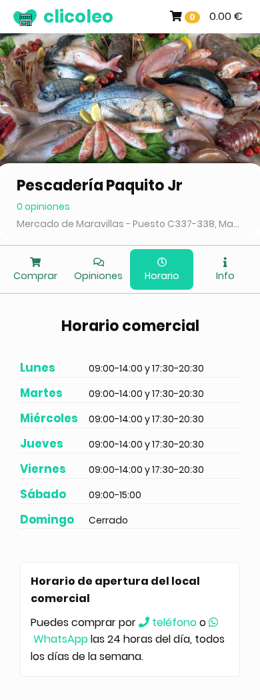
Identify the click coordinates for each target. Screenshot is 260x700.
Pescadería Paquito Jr (100, 185)
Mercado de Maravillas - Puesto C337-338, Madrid (130, 223)
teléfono (173, 622)
